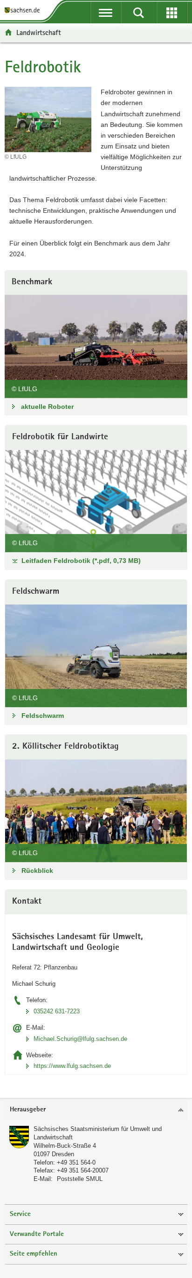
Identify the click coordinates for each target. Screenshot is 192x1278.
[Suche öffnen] (138, 12)
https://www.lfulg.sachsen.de (72, 1065)
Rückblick (37, 870)
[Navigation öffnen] (105, 12)
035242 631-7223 (57, 1011)
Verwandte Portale (37, 1234)
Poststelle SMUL (80, 1178)
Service (20, 1214)
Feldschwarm (42, 715)
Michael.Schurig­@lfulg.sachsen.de (80, 1038)
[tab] (96, 1110)
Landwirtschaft (38, 32)
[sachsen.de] (24, 10)
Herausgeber (28, 1109)
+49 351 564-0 (76, 1162)
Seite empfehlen (33, 1253)
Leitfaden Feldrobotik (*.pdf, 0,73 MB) (81, 560)
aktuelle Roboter (47, 406)
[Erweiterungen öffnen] (171, 12)
